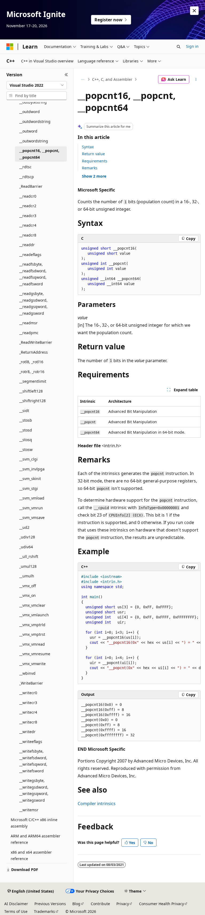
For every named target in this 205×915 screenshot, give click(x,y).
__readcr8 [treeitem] (27, 235)
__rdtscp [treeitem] (26, 176)
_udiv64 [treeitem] (26, 546)
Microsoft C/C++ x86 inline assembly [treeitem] (34, 823)
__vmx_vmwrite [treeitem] (32, 663)
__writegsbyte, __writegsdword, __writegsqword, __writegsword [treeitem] (33, 790)
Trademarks (44, 911)
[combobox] (36, 85)
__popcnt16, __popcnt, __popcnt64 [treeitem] (39, 154)
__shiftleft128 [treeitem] (31, 391)
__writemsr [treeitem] (28, 809)
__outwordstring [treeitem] (33, 140)
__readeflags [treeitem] (30, 254)
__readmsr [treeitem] (28, 322)
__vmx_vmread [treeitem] (32, 644)
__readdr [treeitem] (27, 244)
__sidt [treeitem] (24, 410)
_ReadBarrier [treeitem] (30, 186)
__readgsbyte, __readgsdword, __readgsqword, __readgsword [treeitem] (33, 303)
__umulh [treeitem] (26, 575)
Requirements (94, 160)
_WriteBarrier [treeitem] (31, 683)
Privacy (122, 903)
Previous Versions (50, 903)
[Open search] (178, 46)
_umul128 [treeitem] (28, 566)
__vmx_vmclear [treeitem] (32, 605)
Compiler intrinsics (97, 803)
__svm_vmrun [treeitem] (31, 507)
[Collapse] (66, 74)
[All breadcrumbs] (82, 79)
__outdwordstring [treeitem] (34, 121)
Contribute (100, 903)
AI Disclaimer (16, 903)
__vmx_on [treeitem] (27, 595)
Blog (76, 903)
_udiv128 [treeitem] (27, 537)
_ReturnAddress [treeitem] (33, 352)
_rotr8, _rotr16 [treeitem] (31, 371)
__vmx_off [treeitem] (27, 585)
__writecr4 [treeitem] (28, 712)
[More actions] (196, 79)
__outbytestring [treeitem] (33, 102)
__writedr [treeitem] (27, 731)
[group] (139, 627)
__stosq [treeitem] (25, 439)
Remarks (89, 167)
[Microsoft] (9, 46)
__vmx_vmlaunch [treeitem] (34, 614)
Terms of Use (15, 911)
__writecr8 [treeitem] (28, 722)
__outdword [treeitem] (29, 111)
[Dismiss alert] (194, 10)
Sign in (192, 46)
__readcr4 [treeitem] (27, 225)
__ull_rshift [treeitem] (28, 556)
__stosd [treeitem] (25, 430)
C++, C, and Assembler (112, 79)
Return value (93, 153)
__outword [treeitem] (28, 131)
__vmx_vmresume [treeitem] (34, 653)
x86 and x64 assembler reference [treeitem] (31, 855)
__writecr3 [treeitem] (28, 702)
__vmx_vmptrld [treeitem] (32, 624)
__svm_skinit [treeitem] (30, 478)
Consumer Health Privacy (161, 903)
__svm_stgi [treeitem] (28, 488)
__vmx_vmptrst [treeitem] (32, 634)
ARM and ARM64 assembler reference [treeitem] (35, 839)
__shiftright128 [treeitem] (32, 400)
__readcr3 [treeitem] (27, 215)
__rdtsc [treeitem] (25, 166)
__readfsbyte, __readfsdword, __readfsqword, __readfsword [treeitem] (32, 274)
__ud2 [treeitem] (24, 527)
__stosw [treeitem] (26, 449)
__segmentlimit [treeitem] (32, 381)
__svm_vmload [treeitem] (31, 498)
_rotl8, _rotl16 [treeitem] (31, 361)
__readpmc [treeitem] (28, 332)
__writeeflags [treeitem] (30, 741)
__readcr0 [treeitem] (27, 196)
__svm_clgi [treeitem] (28, 459)
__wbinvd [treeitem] (27, 673)
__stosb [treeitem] (25, 420)
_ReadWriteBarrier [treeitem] (35, 342)
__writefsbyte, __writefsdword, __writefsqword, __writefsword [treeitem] (33, 761)
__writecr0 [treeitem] (28, 692)
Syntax (88, 146)
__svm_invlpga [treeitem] (32, 469)
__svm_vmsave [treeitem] (32, 517)
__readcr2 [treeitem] (27, 205)
